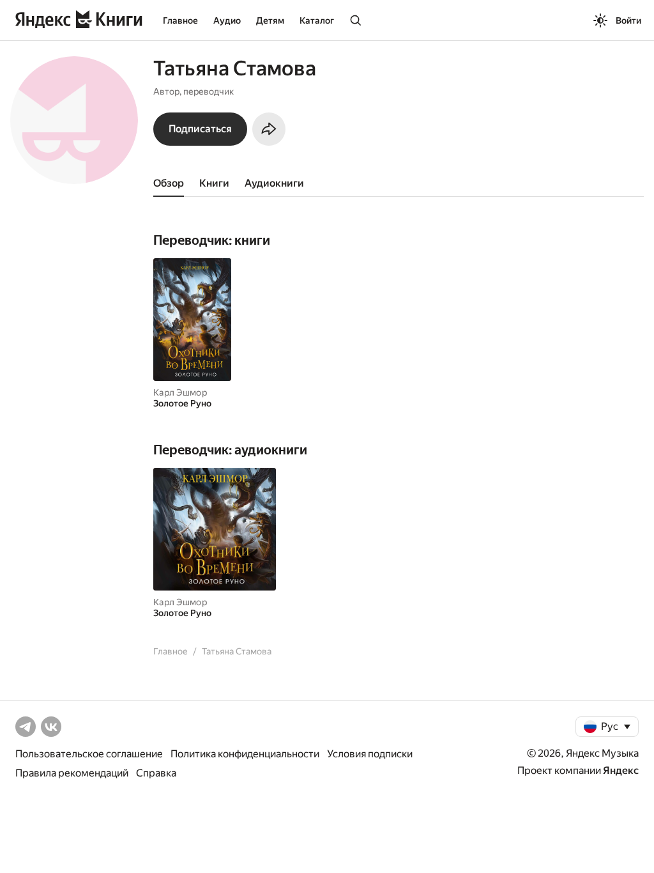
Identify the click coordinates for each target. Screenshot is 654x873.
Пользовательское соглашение (89, 754)
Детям (270, 20)
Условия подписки (370, 754)
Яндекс (621, 770)
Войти (628, 20)
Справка (156, 773)
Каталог (317, 20)
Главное (180, 20)
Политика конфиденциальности (245, 754)
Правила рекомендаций (71, 773)
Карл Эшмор (180, 392)
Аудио (227, 20)
